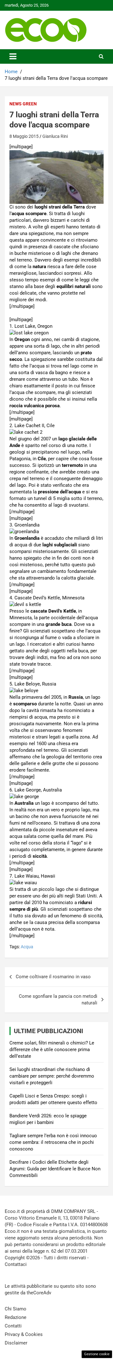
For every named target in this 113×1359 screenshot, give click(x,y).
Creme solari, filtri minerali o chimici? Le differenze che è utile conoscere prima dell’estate (51, 1049)
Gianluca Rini (55, 136)
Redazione (15, 1317)
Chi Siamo (15, 1309)
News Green (23, 103)
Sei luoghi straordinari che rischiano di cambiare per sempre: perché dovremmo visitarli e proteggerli (51, 1076)
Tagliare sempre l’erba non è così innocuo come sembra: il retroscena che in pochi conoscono (53, 1142)
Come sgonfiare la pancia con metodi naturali (58, 999)
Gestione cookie (97, 1354)
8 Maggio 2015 (24, 136)
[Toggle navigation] (13, 56)
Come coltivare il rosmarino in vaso (53, 977)
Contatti (13, 1326)
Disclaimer (16, 1343)
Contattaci (16, 1264)
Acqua (27, 946)
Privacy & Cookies (24, 1334)
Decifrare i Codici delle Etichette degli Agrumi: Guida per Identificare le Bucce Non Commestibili (54, 1168)
